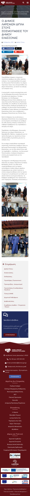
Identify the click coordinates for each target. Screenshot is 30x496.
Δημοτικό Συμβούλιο (15, 438)
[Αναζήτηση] (23, 2)
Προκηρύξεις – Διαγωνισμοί (13, 284)
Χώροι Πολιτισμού (15, 423)
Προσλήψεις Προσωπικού (12, 280)
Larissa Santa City (15, 418)
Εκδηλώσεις (8, 276)
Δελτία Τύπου (20, 42)
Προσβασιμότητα (15, 494)
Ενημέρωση (10, 264)
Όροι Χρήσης (8, 489)
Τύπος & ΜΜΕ (8, 293)
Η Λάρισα (15, 412)
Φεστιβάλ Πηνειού (15, 415)
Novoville (15, 400)
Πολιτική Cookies (8, 491)
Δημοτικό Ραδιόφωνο (11, 297)
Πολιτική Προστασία (15, 397)
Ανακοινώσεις (8, 273)
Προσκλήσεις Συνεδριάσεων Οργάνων (13, 289)
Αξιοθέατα (15, 429)
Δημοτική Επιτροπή (15, 441)
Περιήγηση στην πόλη (15, 420)
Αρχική (3, 12)
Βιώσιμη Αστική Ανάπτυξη (15, 444)
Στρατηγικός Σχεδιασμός (15, 447)
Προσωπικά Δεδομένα (19, 489)
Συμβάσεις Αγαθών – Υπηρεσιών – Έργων (14, 306)
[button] (27, 2)
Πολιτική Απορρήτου (20, 491)
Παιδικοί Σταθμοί (15, 386)
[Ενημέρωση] (3, 264)
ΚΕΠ (15, 394)
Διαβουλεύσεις (9, 301)
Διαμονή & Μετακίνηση (15, 426)
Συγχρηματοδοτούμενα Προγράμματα (15, 450)
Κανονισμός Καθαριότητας (15, 391)
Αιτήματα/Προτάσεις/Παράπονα (15, 403)
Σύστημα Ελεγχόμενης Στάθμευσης (15, 389)
